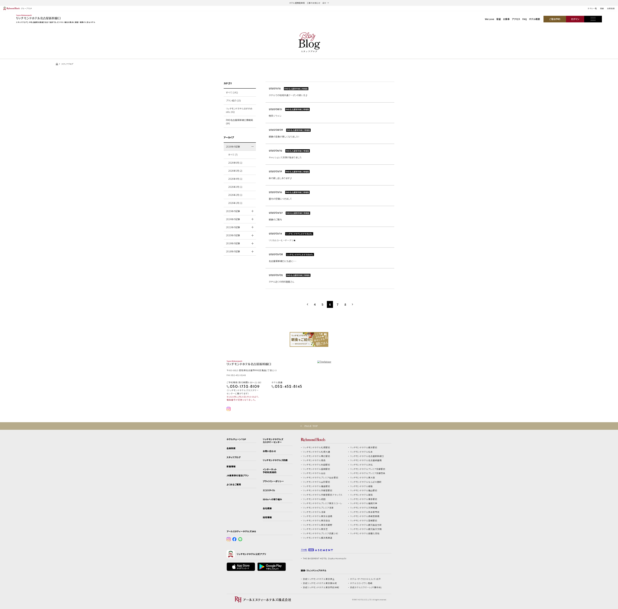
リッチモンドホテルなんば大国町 (366, 482)
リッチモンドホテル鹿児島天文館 (366, 529)
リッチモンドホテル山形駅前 (316, 482)
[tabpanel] (309, 339)
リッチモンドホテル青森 (314, 460)
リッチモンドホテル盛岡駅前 (316, 469)
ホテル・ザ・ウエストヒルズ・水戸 (365, 579)
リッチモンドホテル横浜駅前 (363, 447)
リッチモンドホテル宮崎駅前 (363, 520)
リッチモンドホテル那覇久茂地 (365, 533)
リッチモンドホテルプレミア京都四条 (367, 473)
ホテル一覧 (592, 8)
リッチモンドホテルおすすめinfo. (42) (239, 110)
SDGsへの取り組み (272, 499)
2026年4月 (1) (235, 178)
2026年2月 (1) (235, 194)
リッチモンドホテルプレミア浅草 (318, 507)
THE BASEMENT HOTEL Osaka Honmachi (324, 558)
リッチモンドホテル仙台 (314, 473)
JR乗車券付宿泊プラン (238, 475)
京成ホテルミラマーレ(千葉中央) (366, 587)
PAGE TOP (311, 426)
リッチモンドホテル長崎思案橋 (365, 516)
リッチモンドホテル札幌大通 (316, 451)
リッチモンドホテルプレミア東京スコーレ (322, 503)
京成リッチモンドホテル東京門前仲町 (321, 587)
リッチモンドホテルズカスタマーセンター (273, 441)
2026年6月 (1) (235, 162)
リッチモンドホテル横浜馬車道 (317, 537)
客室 (498, 19)
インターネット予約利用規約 (270, 471)
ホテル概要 (534, 19)
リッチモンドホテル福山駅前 (363, 490)
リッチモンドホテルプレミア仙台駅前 (320, 477)
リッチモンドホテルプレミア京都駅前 (367, 469)
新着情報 (231, 466)
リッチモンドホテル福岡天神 (363, 503)
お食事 (506, 19)
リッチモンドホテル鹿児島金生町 (366, 524)
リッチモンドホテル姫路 (361, 486)
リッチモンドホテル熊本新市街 (365, 512)
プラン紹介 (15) (233, 100)
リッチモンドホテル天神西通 (363, 507)
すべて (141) (232, 92)
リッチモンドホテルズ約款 (275, 460)
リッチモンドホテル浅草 (314, 512)
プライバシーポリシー (273, 481)
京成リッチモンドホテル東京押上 (319, 579)
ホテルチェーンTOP (236, 439)
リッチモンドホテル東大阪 (362, 477)
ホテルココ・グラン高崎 (361, 583)
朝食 (602, 8)
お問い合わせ (269, 451)
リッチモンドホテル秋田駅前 (316, 464)
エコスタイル (269, 490)
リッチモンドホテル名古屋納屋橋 (366, 460)
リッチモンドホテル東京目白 (316, 520)
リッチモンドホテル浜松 (361, 464)
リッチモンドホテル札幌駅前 (316, 447)
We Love (489, 19)
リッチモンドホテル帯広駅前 (316, 456)
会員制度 (611, 8)
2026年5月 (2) (235, 170)
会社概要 (267, 508)
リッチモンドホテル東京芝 (315, 529)
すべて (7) (233, 154)
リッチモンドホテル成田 (314, 499)
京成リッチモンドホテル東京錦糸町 (320, 583)
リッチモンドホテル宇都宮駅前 (317, 490)
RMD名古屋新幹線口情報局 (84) (239, 121)
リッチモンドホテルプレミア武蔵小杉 (320, 533)
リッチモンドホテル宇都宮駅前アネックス (322, 494)
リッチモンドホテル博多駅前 (363, 499)
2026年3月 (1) (235, 186)
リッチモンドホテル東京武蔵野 (317, 524)
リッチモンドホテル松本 (361, 451)
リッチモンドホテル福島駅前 (316, 486)
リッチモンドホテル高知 (361, 494)
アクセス (516, 19)
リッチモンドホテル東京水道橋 (317, 516)
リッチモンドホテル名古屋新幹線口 (367, 456)
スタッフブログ (234, 457)
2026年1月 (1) (235, 203)
